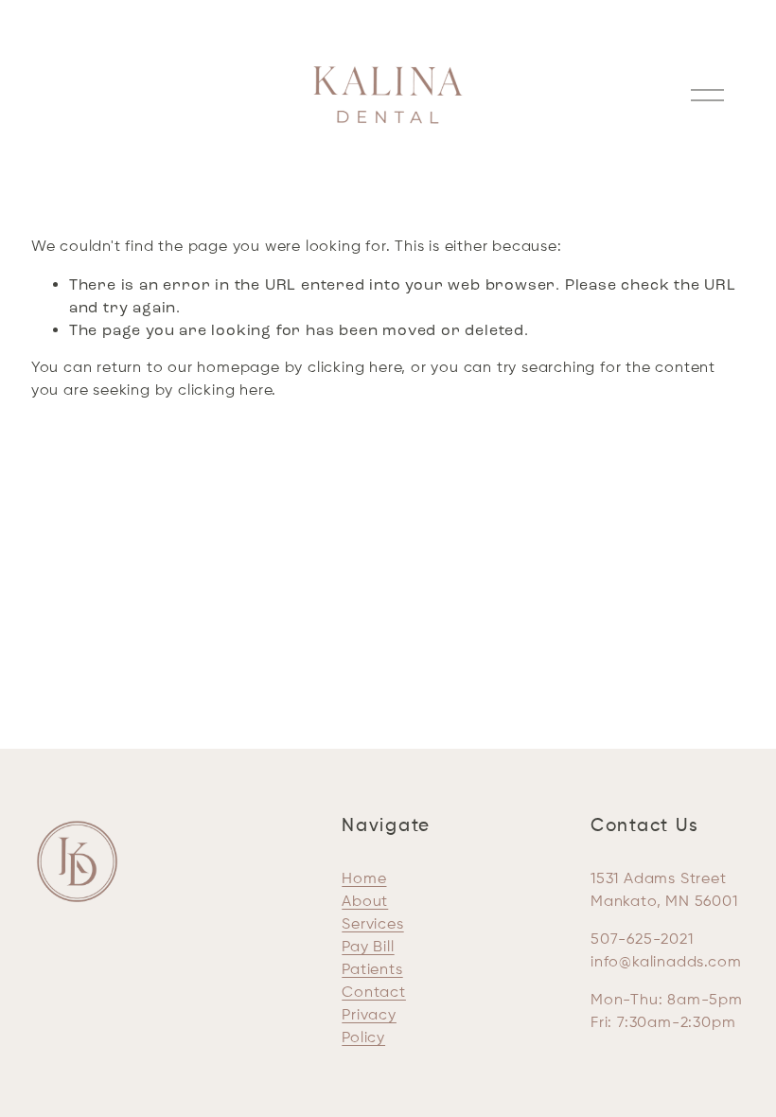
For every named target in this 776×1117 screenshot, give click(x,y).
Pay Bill (368, 947)
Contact (374, 993)
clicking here (354, 368)
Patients (372, 970)
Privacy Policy (369, 1027)
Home (364, 879)
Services (372, 924)
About (365, 902)
